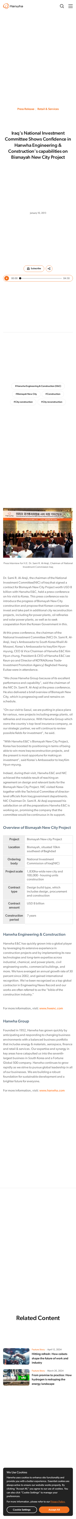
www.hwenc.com (51, 1008)
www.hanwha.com (52, 1090)
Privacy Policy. (57, 1501)
